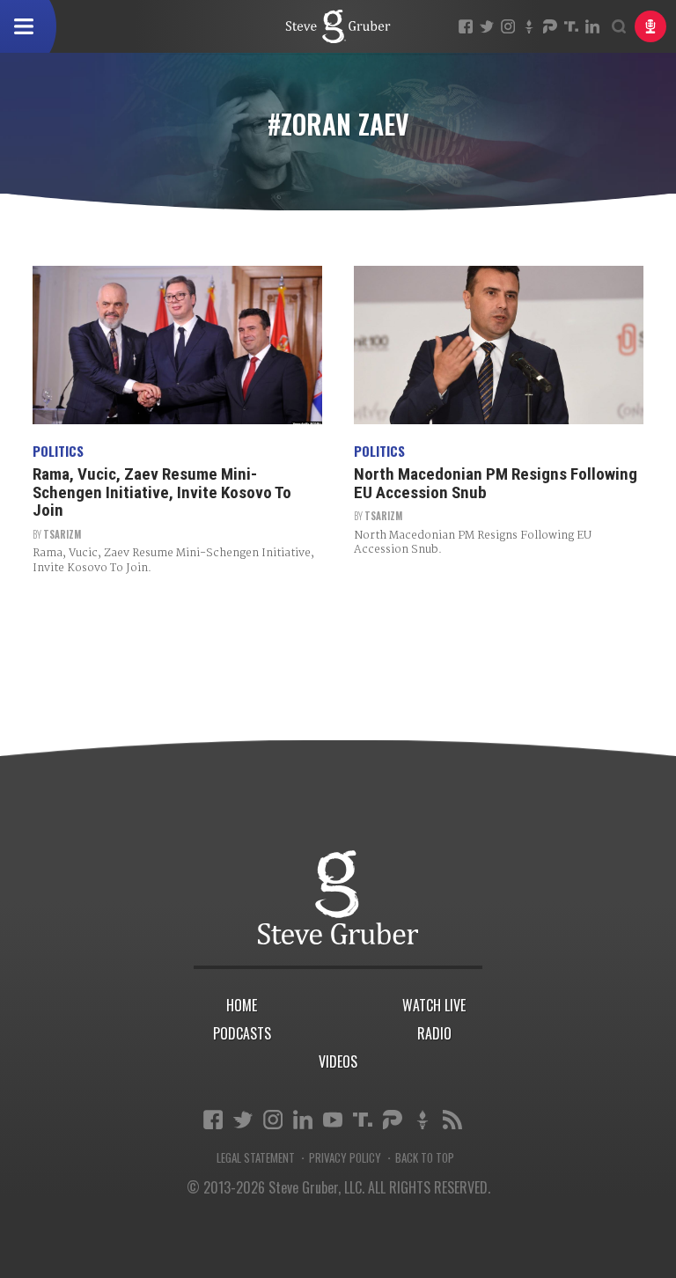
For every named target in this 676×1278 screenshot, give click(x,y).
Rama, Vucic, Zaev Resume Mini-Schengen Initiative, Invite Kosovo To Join (162, 492)
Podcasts (242, 1033)
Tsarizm (62, 534)
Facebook (466, 26)
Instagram (508, 26)
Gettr (529, 26)
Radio (434, 1033)
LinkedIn (592, 26)
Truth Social (362, 1119)
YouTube (332, 1119)
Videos (338, 1061)
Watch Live (434, 1005)
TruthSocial (571, 26)
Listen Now (650, 26)
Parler (550, 26)
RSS (452, 1119)
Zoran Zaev (338, 26)
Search (619, 26)
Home (241, 1005)
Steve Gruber (338, 897)
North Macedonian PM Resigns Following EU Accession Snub (495, 483)
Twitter (487, 26)
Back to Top (424, 1158)
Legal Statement (256, 1158)
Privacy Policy (345, 1158)
